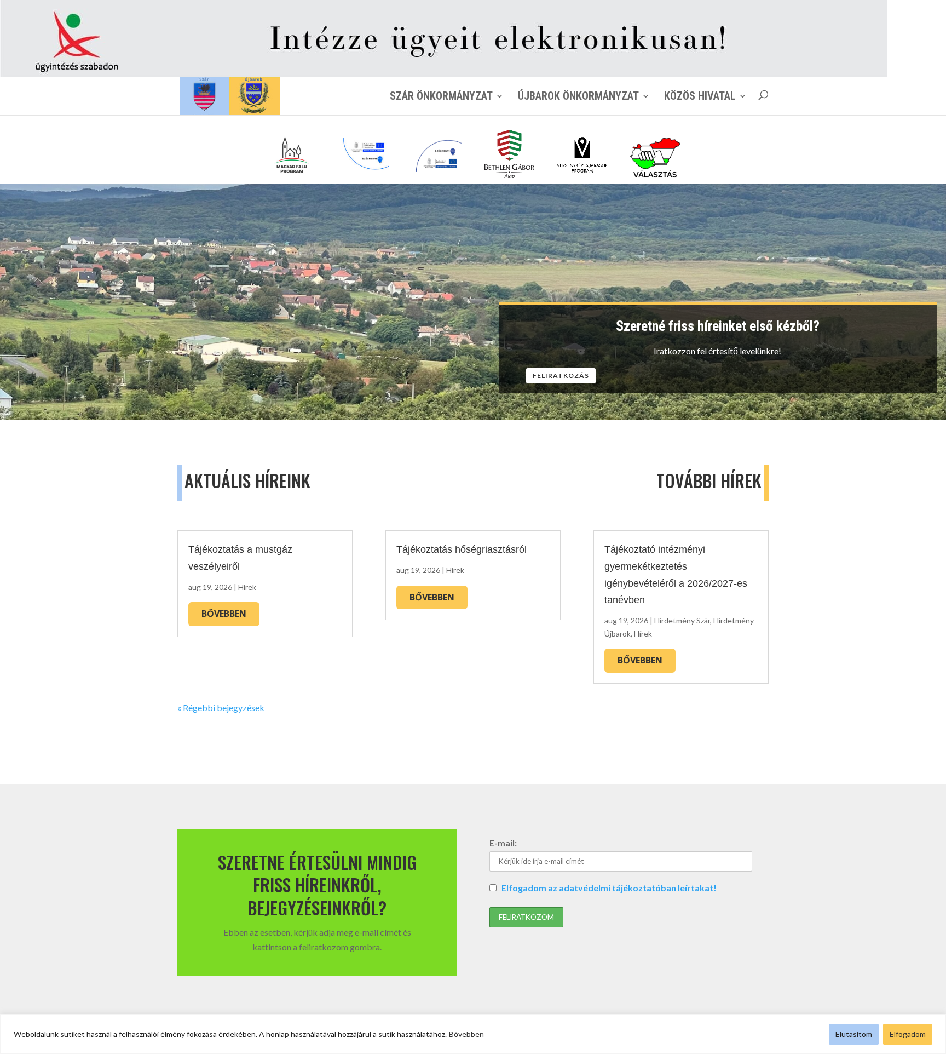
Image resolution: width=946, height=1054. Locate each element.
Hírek (247, 587)
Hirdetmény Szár (682, 620)
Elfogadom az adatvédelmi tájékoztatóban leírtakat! (609, 888)
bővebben (223, 614)
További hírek (709, 480)
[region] (473, 1034)
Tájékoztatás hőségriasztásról (461, 549)
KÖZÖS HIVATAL (700, 95)
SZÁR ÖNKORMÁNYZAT (441, 95)
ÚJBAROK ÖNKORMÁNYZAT (578, 95)
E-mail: (503, 843)
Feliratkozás (561, 375)
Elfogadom (908, 1034)
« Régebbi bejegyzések (220, 707)
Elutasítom (853, 1034)
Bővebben (466, 1034)
